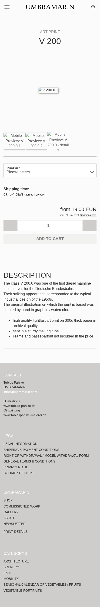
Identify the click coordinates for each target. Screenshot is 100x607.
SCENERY (11, 567)
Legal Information (20, 444)
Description (27, 275)
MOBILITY (11, 579)
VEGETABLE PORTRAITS (22, 590)
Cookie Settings (18, 473)
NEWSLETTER (14, 524)
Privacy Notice (16, 467)
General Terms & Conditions (29, 461)
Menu (7, 7)
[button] (10, 225)
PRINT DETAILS (15, 531)
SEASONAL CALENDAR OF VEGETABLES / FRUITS (42, 584)
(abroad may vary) (35, 194)
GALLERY (10, 512)
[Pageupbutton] (87, 600)
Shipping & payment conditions (31, 450)
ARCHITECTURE (16, 561)
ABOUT (9, 518)
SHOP (8, 500)
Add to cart (50, 239)
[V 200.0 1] (48, 90)
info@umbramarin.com (20, 392)
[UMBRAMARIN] (50, 7)
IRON (7, 573)
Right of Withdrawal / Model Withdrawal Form (46, 455)
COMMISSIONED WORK (21, 506)
